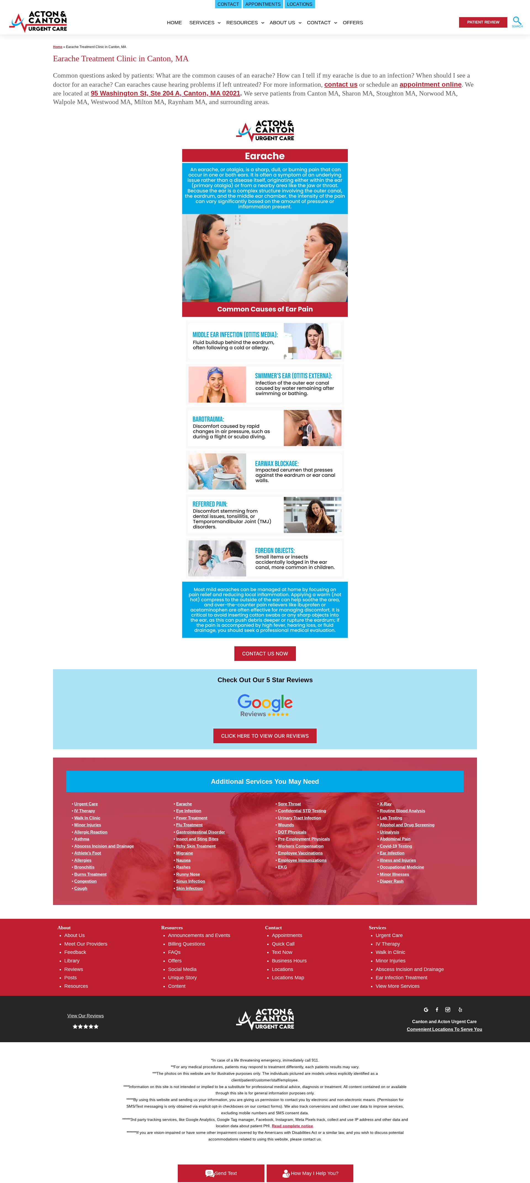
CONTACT (319, 22)
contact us (340, 84)
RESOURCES (242, 22)
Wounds (286, 824)
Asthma (81, 839)
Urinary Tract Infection (299, 818)
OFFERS (353, 22)
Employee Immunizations (302, 860)
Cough (80, 888)
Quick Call (283, 944)
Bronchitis (84, 867)
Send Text (226, 1173)
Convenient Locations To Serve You (444, 1029)
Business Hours (289, 961)
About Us (74, 935)
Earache (184, 803)
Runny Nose (188, 874)
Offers (175, 961)
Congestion (85, 881)
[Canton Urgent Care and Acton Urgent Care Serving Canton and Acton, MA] (265, 1019)
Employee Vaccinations (300, 853)
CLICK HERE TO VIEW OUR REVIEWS (265, 736)
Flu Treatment (189, 824)
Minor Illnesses (394, 874)
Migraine (184, 853)
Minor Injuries (87, 824)
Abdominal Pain (395, 839)
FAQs (174, 952)
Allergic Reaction (90, 832)
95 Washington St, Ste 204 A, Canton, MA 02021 (165, 93)
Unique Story (182, 977)
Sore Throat (289, 803)
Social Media (182, 969)
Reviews (73, 969)
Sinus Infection (190, 881)
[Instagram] (448, 1009)
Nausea (183, 860)
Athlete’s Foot (87, 853)
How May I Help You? (314, 1173)
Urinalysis (389, 832)
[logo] (37, 23)
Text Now (282, 952)
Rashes (183, 867)
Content (177, 986)
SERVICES (201, 22)
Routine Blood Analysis (402, 810)
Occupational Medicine (402, 867)
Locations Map (288, 977)
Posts (70, 977)
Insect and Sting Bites (197, 839)
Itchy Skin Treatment (196, 846)
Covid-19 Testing (396, 846)
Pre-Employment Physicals (304, 839)
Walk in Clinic (390, 952)
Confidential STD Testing (302, 810)
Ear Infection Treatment (401, 977)
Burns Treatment (90, 874)
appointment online (431, 84)
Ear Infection (392, 853)
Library (72, 961)
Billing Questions (186, 944)
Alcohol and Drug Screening (407, 824)
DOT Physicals (292, 832)
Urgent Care (86, 803)
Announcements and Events (199, 935)
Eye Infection (188, 810)
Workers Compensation (301, 846)
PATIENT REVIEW (483, 22)
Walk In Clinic (87, 818)
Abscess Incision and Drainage (104, 846)
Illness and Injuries (398, 860)
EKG (282, 867)
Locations (282, 969)
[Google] (426, 1009)
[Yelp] (460, 1009)
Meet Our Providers (85, 944)
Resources (76, 986)
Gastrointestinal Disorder (200, 832)
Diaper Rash (392, 881)
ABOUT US (282, 22)
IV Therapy (84, 810)
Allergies (82, 860)
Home (174, 22)
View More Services (398, 986)
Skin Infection (189, 888)
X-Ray (385, 803)
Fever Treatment (191, 818)
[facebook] (437, 1009)
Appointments (287, 935)
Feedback (75, 952)
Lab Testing (391, 818)
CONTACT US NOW (265, 654)
